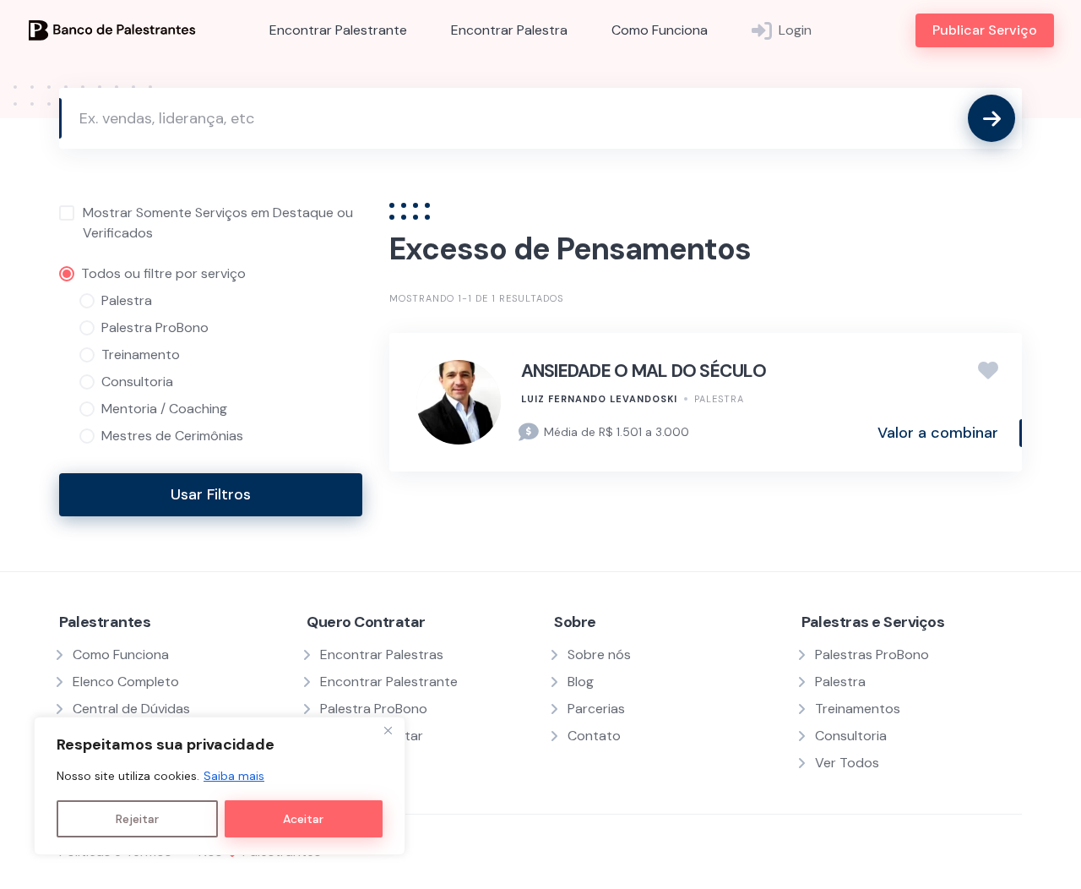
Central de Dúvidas (131, 708)
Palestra (719, 399)
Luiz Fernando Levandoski (599, 399)
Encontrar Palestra (509, 30)
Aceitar (303, 818)
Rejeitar (137, 818)
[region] (219, 786)
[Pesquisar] (991, 118)
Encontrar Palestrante (338, 30)
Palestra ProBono (373, 708)
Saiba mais (234, 775)
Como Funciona (659, 30)
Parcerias (596, 708)
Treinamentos (857, 708)
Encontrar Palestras (381, 654)
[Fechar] (388, 731)
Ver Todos (847, 763)
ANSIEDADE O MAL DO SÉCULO (643, 371)
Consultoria (851, 735)
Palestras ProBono (872, 654)
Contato (594, 735)
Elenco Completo (126, 681)
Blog (581, 681)
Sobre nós (599, 654)
